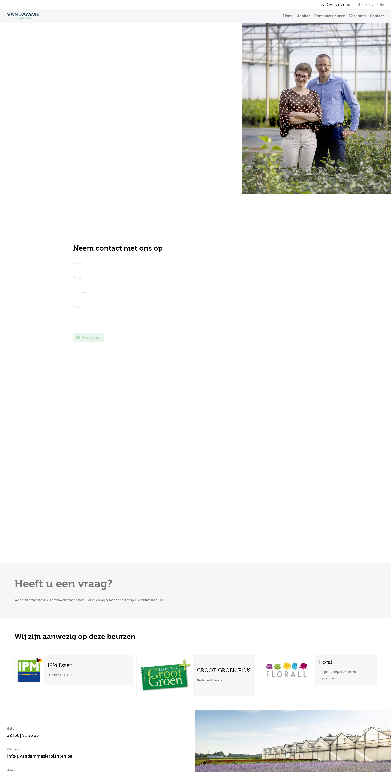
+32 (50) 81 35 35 (334, 4)
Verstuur (91, 337)
